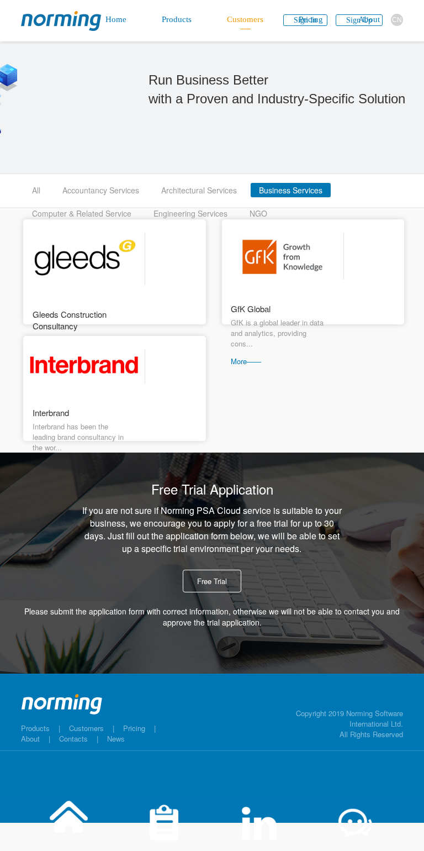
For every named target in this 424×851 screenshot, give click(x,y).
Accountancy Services (100, 190)
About (30, 738)
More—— (246, 361)
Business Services (290, 190)
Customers (86, 728)
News (116, 738)
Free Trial (212, 581)
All (36, 190)
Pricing (134, 728)
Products (35, 728)
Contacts (73, 738)
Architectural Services (199, 190)
